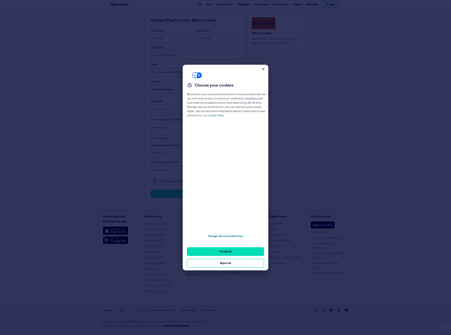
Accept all (226, 251)
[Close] (263, 69)
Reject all (225, 263)
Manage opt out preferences (225, 236)
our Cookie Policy (213, 115)
